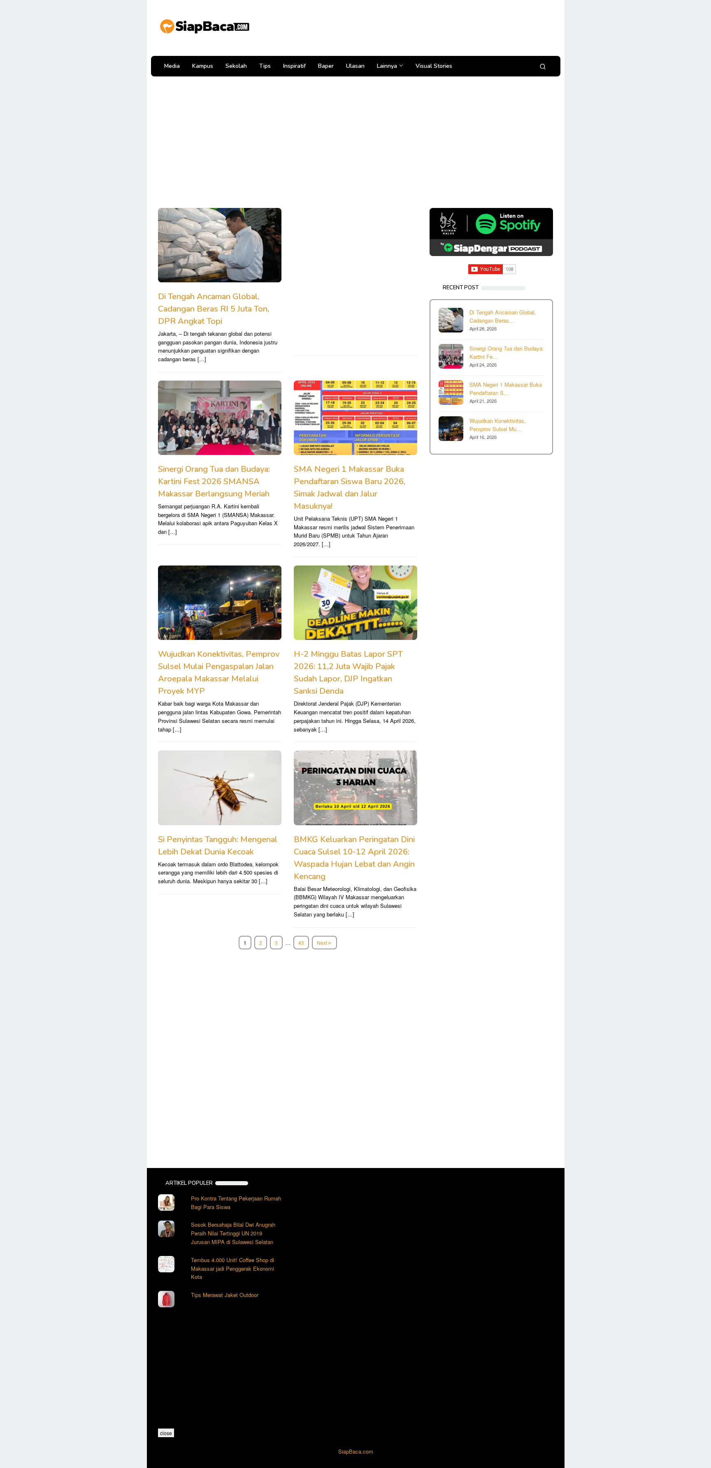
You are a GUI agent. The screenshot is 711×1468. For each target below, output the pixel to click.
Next (322, 942)
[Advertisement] (402, 26)
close (166, 1432)
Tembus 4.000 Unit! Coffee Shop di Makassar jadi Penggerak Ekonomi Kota (232, 1268)
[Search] (542, 66)
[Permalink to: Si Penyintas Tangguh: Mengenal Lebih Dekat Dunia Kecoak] (219, 787)
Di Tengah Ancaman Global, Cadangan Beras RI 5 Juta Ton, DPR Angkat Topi (213, 309)
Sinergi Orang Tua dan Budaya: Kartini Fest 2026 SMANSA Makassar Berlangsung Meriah (214, 481)
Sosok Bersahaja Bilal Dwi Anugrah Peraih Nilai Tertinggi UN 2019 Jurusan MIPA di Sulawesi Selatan (233, 1233)
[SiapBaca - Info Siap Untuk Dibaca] (204, 25)
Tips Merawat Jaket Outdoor (224, 1295)
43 (301, 942)
